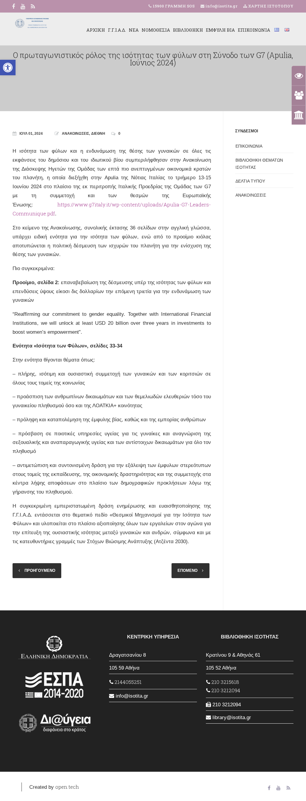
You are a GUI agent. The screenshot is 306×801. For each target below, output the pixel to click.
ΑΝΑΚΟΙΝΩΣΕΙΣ (75, 133)
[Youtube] (23, 7)
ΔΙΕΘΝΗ (98, 133)
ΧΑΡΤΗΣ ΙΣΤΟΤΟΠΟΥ (270, 6)
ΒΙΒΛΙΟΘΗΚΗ (188, 30)
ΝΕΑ (134, 30)
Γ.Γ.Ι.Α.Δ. (117, 30)
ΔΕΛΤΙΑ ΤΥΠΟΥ (250, 181)
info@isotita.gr (220, 6)
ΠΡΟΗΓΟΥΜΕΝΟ (40, 570)
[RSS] (33, 7)
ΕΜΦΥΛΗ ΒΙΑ (220, 30)
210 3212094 (225, 690)
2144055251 (127, 682)
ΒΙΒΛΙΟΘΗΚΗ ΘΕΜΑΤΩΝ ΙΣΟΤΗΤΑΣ (259, 164)
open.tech (67, 786)
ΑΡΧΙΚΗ (95, 30)
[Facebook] (13, 7)
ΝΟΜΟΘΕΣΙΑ (156, 30)
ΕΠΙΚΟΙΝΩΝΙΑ (254, 30)
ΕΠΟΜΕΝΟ (188, 570)
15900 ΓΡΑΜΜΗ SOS (174, 6)
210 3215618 (224, 682)
